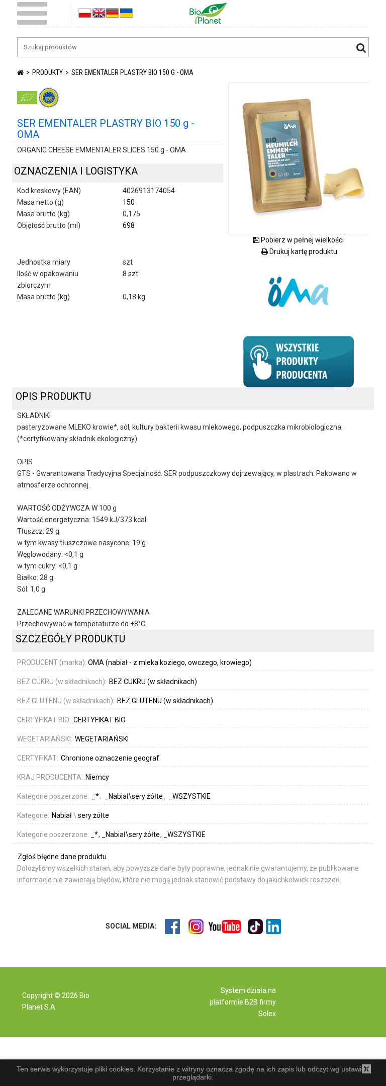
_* (95, 834)
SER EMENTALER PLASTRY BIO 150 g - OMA (132, 72)
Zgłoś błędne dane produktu (62, 857)
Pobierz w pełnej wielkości (301, 240)
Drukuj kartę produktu (302, 251)
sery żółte (93, 815)
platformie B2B (234, 1002)
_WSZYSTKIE (184, 834)
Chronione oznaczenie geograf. (111, 758)
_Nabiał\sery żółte (131, 834)
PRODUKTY (47, 72)
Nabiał (62, 815)
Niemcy (97, 777)
